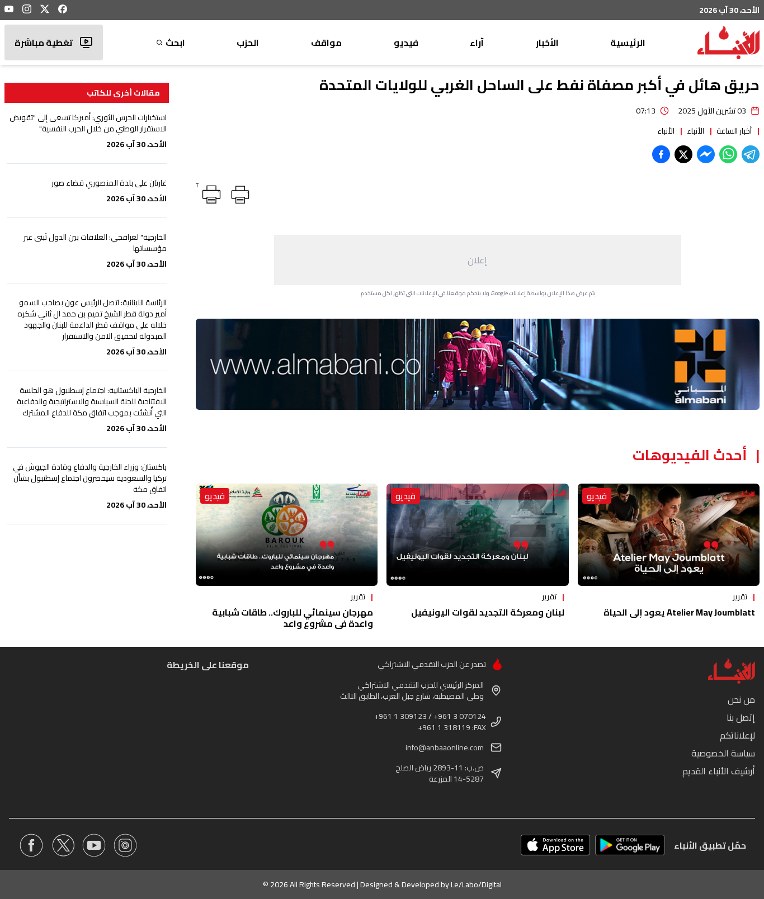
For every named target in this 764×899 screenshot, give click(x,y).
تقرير (740, 596)
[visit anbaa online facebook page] (31, 845)
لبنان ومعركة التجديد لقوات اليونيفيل (487, 612)
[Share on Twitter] (683, 154)
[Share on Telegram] (751, 154)
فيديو (406, 42)
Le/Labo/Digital (476, 884)
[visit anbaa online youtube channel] (94, 845)
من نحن (741, 699)
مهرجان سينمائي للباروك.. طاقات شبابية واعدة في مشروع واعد (292, 618)
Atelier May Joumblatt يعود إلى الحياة (679, 612)
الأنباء (695, 130)
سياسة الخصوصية (723, 753)
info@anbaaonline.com (444, 747)
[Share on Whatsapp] (728, 154)
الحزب (248, 42)
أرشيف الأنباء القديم (718, 771)
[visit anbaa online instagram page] (125, 845)
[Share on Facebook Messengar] (706, 154)
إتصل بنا (741, 717)
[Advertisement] (477, 260)
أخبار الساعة (734, 130)
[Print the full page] (238, 192)
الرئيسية (627, 42)
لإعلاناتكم (737, 735)
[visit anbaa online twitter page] (62, 845)
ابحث (175, 42)
